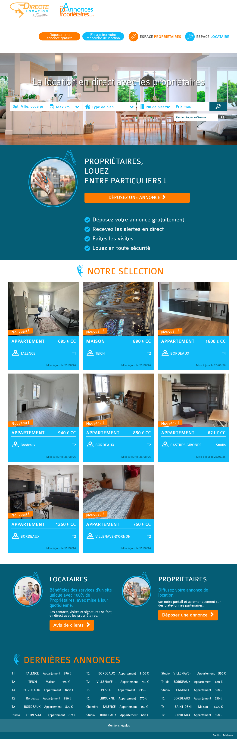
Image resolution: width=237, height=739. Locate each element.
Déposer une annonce (185, 615)
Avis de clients (69, 625)
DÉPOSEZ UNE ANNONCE (135, 197)
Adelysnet (228, 735)
